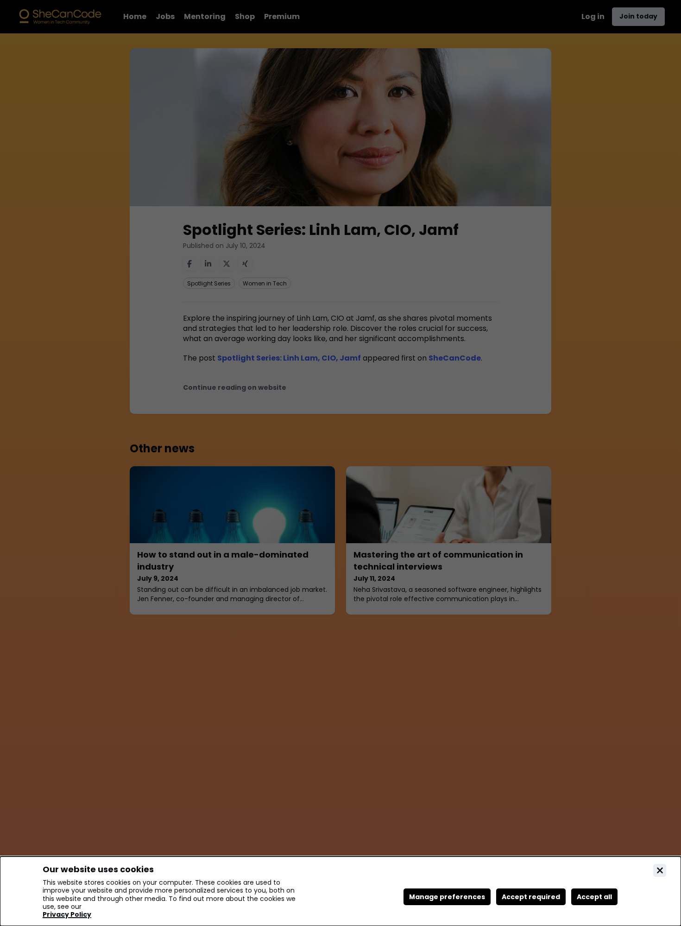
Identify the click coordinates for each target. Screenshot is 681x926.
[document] (340, 891)
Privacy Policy (67, 915)
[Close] (659, 870)
